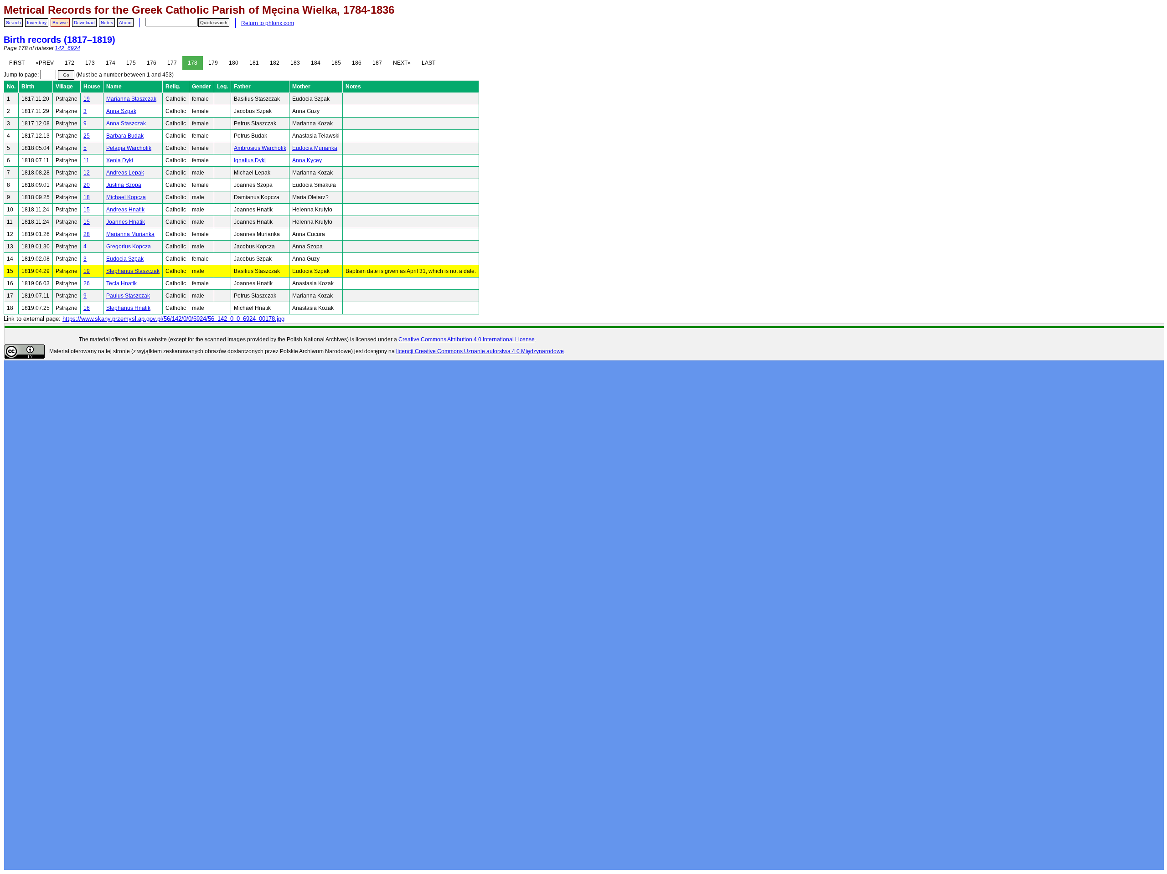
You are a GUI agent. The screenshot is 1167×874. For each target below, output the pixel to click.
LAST (428, 63)
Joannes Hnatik (125, 222)
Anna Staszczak (126, 123)
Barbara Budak (125, 136)
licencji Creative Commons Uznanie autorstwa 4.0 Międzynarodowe (480, 351)
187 (377, 63)
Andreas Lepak (125, 173)
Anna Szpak (121, 111)
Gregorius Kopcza (128, 246)
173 (90, 63)
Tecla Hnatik (121, 283)
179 (213, 63)
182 (274, 63)
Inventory (36, 22)
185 (336, 63)
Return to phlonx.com (267, 23)
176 (151, 63)
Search (13, 22)
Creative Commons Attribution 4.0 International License (466, 339)
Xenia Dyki (119, 160)
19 (86, 99)
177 (172, 63)
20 (86, 185)
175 (131, 63)
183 (295, 63)
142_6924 (67, 48)
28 (86, 234)
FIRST (17, 63)
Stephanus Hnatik (128, 308)
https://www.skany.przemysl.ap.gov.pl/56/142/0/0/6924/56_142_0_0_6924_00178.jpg (173, 318)
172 (69, 63)
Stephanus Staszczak (133, 271)
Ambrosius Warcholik (260, 148)
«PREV (45, 63)
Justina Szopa (123, 185)
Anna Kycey (307, 160)
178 (192, 63)
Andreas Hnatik (125, 209)
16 (86, 308)
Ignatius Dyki (250, 160)
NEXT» (402, 63)
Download (84, 22)
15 (86, 209)
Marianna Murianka (130, 234)
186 (356, 63)
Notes (107, 22)
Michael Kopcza (126, 197)
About (125, 22)
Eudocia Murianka (314, 148)
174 (110, 63)
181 (254, 63)
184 (315, 63)
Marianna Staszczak (131, 99)
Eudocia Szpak (125, 259)
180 (233, 63)
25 (86, 136)
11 (86, 160)
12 (86, 173)
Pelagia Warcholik (128, 148)
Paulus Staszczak (128, 296)
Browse (60, 22)
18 (86, 197)
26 (86, 283)
